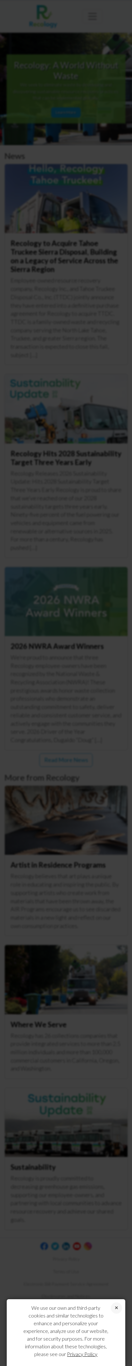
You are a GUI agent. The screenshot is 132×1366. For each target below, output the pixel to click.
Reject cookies (116, 1308)
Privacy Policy (82, 1354)
